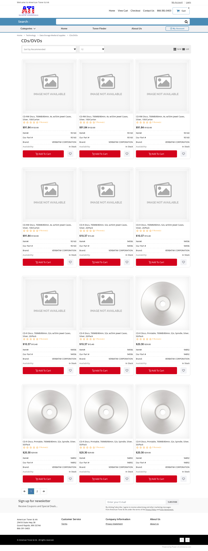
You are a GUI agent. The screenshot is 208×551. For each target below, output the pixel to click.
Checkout (135, 11)
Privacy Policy (151, 509)
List (187, 49)
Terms (64, 523)
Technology (31, 35)
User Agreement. (167, 509)
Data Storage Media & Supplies (52, 35)
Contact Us (148, 11)
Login (188, 2)
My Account (177, 2)
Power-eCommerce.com (181, 547)
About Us (137, 28)
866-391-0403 (164, 11)
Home (112, 11)
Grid (179, 49)
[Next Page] (43, 491)
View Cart (123, 11)
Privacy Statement (114, 523)
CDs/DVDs (73, 35)
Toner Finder (99, 28)
